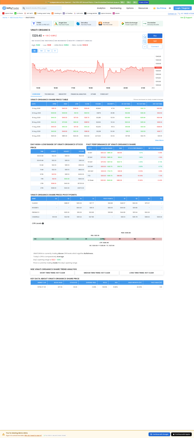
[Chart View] (145, 47)
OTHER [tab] (93, 94)
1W (41, 51)
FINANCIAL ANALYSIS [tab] (78, 94)
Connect (155, 46)
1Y (55, 51)
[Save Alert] (145, 42)
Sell (155, 41)
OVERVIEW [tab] (36, 94)
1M (48, 51)
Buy (155, 35)
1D (35, 51)
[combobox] (42, 8)
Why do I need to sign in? (33, 435)
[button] (5, 17)
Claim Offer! (143, 2)
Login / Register (182, 8)
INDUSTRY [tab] (62, 94)
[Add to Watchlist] (145, 37)
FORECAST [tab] (104, 94)
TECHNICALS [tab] (49, 94)
